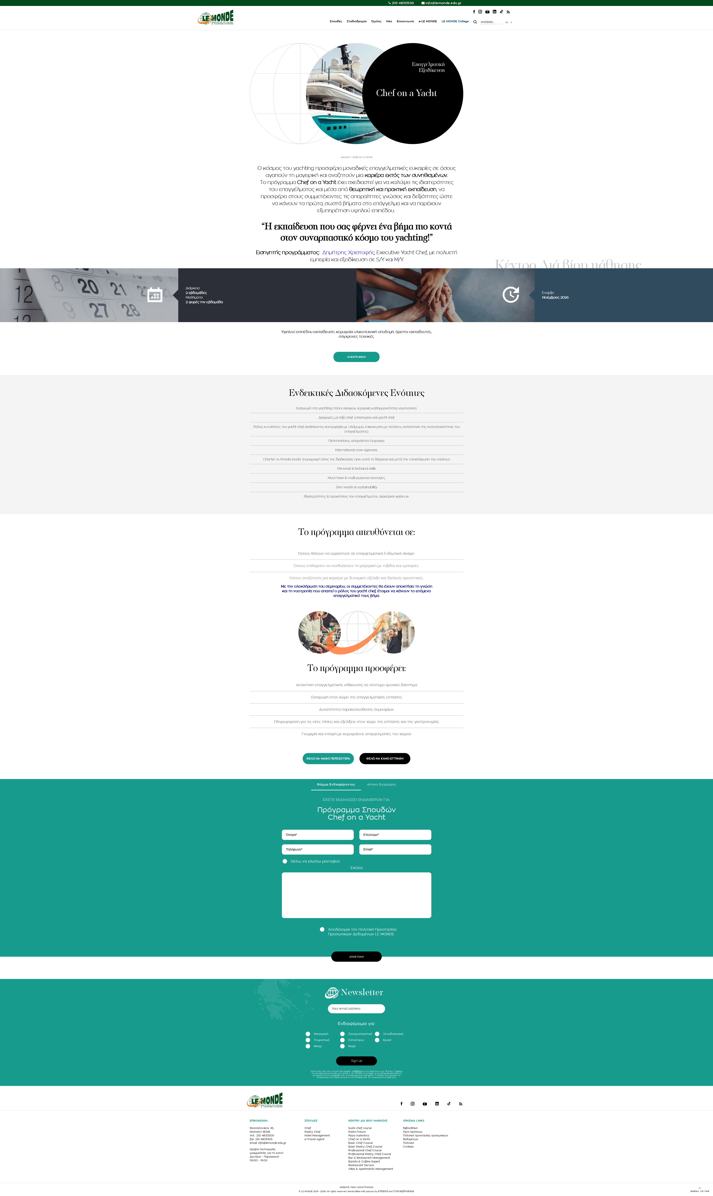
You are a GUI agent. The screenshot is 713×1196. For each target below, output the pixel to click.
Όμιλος (376, 21)
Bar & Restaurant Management (369, 1157)
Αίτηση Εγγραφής (381, 784)
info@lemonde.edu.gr (443, 3)
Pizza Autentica (358, 1135)
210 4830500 (403, 3)
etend (383, 1191)
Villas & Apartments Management (370, 1169)
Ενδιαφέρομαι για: (356, 1024)
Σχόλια (356, 868)
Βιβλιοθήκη (410, 1128)
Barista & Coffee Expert (364, 1161)
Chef (308, 1128)
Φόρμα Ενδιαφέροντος (336, 784)
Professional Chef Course (365, 1150)
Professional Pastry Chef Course (369, 1154)
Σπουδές (336, 21)
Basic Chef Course (360, 1143)
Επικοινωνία (405, 21)
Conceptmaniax (403, 1191)
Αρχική (345, 157)
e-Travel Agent (314, 1139)
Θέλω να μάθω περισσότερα (328, 758)
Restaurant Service (361, 1165)
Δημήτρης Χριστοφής (348, 252)
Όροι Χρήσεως (412, 1131)
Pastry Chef (312, 1131)
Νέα (389, 21)
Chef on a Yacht (359, 1139)
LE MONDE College (455, 21)
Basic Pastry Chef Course (365, 1146)
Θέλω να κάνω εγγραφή (384, 758)
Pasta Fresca (357, 1131)
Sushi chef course (360, 1128)
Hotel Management (317, 1135)
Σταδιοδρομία (357, 21)
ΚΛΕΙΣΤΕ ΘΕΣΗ (356, 357)
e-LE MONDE (428, 21)
